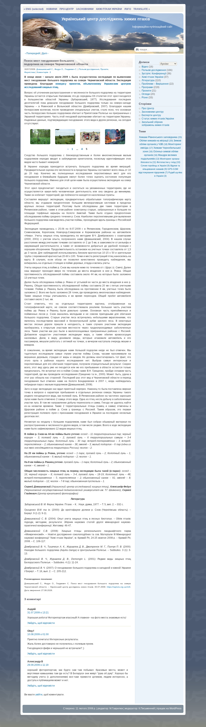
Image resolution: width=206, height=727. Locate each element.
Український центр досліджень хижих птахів (106, 19)
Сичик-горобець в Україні (155, 165)
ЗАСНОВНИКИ (85, 9)
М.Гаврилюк (116, 708)
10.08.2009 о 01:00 (38, 634)
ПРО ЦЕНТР (67, 9)
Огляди (146, 94)
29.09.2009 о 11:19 (37, 665)
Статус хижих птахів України (158, 118)
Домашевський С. (44, 69)
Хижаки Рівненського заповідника (160, 137)
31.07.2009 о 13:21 (38, 612)
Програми (147, 87)
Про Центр (148, 108)
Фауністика (29, 72)
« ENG (33, 9)
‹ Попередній (32, 53)
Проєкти (104, 69)
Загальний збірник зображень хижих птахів (155, 124)
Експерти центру (151, 115)
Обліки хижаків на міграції (156, 140)
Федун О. (59, 69)
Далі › (45, 53)
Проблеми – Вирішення (155, 83)
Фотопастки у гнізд (168, 162)
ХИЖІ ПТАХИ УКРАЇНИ (109, 9)
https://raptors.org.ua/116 (118, 587)
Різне (145, 97)
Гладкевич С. (71, 69)
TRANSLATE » (141, 9)
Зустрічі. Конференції (154, 73)
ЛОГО (127, 9)
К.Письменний (147, 708)
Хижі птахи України (152, 77)
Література (148, 80)
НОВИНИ (51, 9)
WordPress (175, 708)
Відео (145, 66)
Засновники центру (153, 111)
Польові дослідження (89, 69)
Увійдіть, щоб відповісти (41, 623)
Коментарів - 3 (44, 72)
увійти (38, 694)
